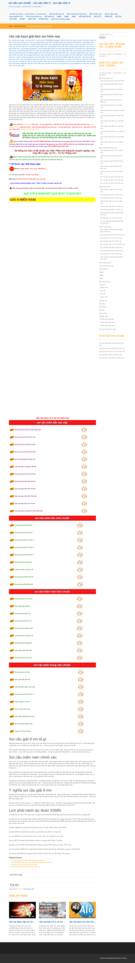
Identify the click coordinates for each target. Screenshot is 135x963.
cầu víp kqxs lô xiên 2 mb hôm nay (111, 177)
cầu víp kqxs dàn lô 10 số (24, 577)
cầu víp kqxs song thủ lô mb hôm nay (111, 157)
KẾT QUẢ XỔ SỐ (85, 16)
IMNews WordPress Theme (117, 958)
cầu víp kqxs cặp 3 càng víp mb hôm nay (112, 111)
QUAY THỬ (32, 19)
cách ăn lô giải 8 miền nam (38, 46)
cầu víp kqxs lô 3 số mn (23, 658)
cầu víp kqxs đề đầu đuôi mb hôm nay (111, 85)
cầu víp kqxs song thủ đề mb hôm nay (111, 162)
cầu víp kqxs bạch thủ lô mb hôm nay (111, 106)
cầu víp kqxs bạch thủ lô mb (25, 437)
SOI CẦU (118, 16)
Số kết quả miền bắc (107, 319)
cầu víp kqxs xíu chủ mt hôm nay (111, 238)
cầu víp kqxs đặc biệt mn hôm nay (111, 206)
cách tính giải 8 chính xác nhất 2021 (71, 55)
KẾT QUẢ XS (49, 16)
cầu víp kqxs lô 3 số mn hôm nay (52, 922)
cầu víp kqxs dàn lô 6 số (24, 525)
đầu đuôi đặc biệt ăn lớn (23, 724)
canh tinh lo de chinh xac (73, 59)
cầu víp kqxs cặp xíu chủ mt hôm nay (112, 244)
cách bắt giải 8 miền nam (77, 46)
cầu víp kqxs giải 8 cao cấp (25, 687)
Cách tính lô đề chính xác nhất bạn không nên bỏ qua (32, 862)
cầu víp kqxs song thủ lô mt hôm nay (112, 235)
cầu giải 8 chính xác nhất (27, 61)
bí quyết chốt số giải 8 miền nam (41, 44)
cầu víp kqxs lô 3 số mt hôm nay (111, 254)
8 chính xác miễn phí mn (21, 42)
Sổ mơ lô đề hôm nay (34, 16)
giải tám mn (27, 124)
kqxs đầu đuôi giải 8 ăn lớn (24, 716)
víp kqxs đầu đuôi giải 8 (23, 643)
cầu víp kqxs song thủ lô (24, 635)
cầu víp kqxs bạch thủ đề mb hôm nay (111, 95)
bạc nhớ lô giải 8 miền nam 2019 (41, 42)
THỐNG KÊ (108, 16)
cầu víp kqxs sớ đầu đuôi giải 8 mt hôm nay (111, 258)
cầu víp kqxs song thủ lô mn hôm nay (111, 190)
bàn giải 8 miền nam (59, 42)
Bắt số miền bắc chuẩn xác (76, 14)
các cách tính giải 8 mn (20, 46)
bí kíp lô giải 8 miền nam (21, 44)
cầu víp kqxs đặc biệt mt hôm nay (111, 247)
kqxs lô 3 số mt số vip (23, 731)
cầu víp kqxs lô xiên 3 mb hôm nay (111, 180)
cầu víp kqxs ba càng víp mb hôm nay (111, 90)
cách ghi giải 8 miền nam (60, 53)
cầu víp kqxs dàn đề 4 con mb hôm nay (112, 117)
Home (11, 26)
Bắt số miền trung (111, 14)
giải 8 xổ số (72, 61)
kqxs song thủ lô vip (22, 709)
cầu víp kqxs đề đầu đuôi (24, 584)
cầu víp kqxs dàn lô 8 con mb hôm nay (111, 172)
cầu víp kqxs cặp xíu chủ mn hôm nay (26, 866)
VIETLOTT (97, 16)
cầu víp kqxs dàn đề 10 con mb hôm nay (112, 132)
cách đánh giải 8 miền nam (49, 51)
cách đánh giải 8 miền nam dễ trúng (70, 51)
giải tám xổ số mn (51, 63)
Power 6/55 (104, 297)
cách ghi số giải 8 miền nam (79, 53)
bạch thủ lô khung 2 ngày (60, 19)
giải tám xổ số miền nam (36, 63)
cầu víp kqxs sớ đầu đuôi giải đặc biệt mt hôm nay (111, 230)
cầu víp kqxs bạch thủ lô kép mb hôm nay (111, 101)
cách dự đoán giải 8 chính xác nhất (49, 48)
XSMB (59, 16)
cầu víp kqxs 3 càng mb (23, 562)
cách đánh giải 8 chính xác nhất (28, 51)
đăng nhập (19, 889)
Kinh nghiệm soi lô (16, 16)
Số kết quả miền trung (107, 322)
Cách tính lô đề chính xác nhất (44, 57)
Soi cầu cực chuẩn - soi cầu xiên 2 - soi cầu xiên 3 (28, 40)
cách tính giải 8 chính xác (49, 55)
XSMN (66, 16)
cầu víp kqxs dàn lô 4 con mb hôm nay (111, 143)
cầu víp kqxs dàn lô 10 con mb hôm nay (112, 138)
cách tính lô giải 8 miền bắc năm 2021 (68, 57)
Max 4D (102, 294)
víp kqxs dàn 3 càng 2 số (24, 569)
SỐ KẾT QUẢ (43, 19)
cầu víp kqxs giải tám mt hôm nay (111, 250)
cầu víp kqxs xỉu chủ (22, 672)
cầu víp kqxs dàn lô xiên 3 (24, 547)
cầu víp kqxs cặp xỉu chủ (24, 628)
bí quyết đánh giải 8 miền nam (63, 44)
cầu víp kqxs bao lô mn (23, 621)
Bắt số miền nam (96, 14)
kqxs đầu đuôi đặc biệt (23, 650)
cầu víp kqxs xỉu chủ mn (23, 599)
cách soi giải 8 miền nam (32, 55)
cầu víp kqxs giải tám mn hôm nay (111, 209)
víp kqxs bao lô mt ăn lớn (24, 694)
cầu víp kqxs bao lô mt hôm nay (110, 241)
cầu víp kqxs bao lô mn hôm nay (25, 864)
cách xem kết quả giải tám (55, 59)
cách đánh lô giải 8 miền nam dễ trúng (38, 53)
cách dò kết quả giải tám (28, 48)
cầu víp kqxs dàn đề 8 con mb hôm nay (112, 127)
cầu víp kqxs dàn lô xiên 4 (24, 555)
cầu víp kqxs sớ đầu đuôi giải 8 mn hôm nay (29, 860)
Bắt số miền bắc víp (57, 14)
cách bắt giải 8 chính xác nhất (58, 46)
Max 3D (102, 290)
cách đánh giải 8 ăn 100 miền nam (73, 48)
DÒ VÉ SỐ (13, 19)
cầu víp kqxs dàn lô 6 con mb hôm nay (111, 151)
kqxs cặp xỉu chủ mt (22, 701)
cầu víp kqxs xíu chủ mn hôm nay (82, 922)
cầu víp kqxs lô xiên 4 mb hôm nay (111, 183)
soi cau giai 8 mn (63, 63)
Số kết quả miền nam (107, 325)
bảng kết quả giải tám (74, 42)
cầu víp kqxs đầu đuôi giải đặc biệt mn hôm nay (111, 222)
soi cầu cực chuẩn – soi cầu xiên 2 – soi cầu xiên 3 (39, 2)
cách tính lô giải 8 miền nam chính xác (33, 59)
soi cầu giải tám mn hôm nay (79, 63)
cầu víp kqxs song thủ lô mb (25, 444)
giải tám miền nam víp (84, 61)
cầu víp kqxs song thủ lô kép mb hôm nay (111, 167)
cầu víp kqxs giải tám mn (59, 61)
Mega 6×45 (104, 287)
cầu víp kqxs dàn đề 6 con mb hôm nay (112, 122)
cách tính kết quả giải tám (25, 57)
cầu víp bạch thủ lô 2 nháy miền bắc (28, 429)
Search (102, 37)
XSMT (74, 16)
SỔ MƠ (22, 19)
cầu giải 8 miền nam (43, 61)
